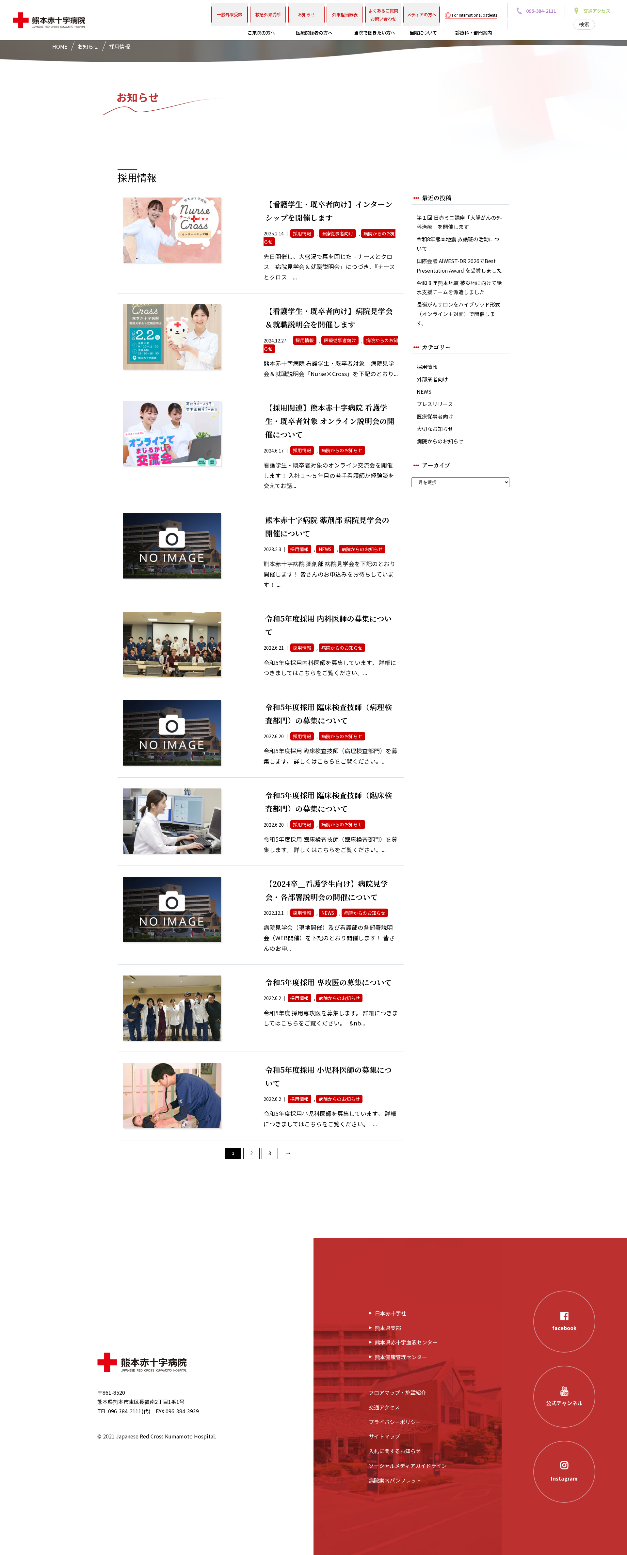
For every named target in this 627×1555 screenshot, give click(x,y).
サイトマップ (384, 1436)
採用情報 (427, 367)
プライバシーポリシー (395, 1422)
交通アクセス (384, 1407)
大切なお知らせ (435, 429)
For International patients (474, 15)
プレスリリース (435, 404)
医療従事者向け (435, 416)
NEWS (424, 391)
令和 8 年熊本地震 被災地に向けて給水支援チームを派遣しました (459, 287)
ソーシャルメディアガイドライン (408, 1465)
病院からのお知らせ (440, 441)
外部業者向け (432, 379)
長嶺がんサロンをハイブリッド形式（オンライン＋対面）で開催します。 (458, 314)
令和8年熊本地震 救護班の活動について (458, 243)
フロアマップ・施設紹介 (397, 1392)
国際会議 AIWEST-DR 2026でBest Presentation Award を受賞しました (459, 265)
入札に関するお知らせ (395, 1451)
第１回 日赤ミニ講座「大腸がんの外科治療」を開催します (459, 222)
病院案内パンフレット (395, 1480)
